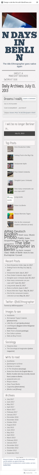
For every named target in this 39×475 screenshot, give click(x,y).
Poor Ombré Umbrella (22, 172)
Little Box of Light (13, 323)
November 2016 (12, 420)
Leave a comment (29, 98)
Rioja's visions (12, 381)
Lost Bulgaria (11, 326)
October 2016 (12, 422)
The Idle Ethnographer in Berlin (27, 112)
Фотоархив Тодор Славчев (17, 318)
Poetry (21, 238)
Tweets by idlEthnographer (13, 305)
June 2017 (10, 402)
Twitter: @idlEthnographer (20, 302)
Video (6, 252)
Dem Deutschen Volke (22, 147)
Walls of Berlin (16, 252)
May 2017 (10, 404)
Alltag (8, 231)
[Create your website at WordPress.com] (19, 2)
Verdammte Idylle (20, 164)
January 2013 (12, 443)
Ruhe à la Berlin (20, 205)
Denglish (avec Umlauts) (23, 180)
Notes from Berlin (13, 371)
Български (9, 255)
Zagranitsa (11, 387)
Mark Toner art (12, 331)
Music (32, 235)
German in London (13, 366)
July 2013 (10, 427)
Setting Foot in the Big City (23, 155)
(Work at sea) (10, 79)
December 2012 (12, 445)
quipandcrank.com (13, 379)
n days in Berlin (19, 46)
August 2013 (11, 425)
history (26, 235)
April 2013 (10, 435)
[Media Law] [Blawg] (14, 389)
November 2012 (12, 448)
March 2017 (11, 409)
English (11, 234)
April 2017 (10, 407)
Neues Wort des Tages (22, 214)
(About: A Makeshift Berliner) (18, 74)
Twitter (33, 8)
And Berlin (10, 315)
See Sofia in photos (14, 333)
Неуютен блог (12, 346)
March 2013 (11, 438)
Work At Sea (28, 253)
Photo (16, 112)
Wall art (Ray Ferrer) (14, 336)
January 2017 (12, 415)
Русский (18, 255)
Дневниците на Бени (14, 364)
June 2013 (10, 430)
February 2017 (12, 412)
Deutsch (12, 112)
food (21, 235)
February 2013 (12, 440)
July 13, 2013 (7, 104)
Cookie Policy (7, 465)
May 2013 (10, 432)
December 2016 (12, 417)
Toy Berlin (19, 250)
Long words (18, 197)
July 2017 (10, 399)
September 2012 (13, 453)
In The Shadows (13, 369)
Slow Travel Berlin (13, 384)
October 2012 (12, 450)
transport (27, 250)
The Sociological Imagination (17, 348)
